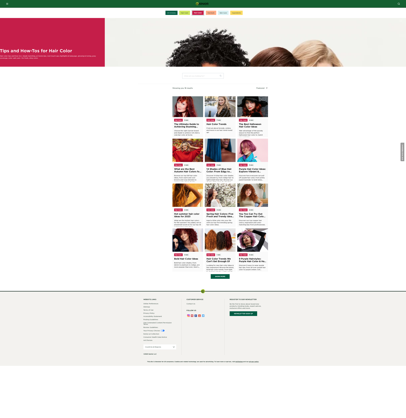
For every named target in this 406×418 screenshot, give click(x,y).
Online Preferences (150, 304)
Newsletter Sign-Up (243, 313)
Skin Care (223, 13)
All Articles (171, 13)
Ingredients (236, 13)
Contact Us (191, 304)
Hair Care (184, 13)
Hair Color (198, 13)
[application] (159, 347)
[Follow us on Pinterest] (192, 316)
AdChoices (239, 361)
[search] (221, 76)
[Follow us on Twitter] (203, 316)
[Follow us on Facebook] (196, 316)
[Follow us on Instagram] (188, 316)
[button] (402, 152)
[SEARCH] (399, 4)
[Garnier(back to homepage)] (202, 3)
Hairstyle (211, 13)
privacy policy (254, 361)
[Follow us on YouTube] (199, 316)
